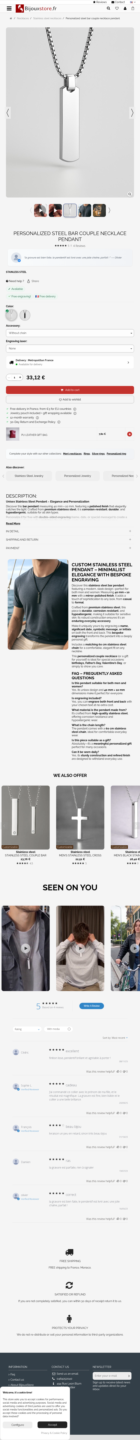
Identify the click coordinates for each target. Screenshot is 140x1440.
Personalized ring (116, 453)
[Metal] (11, 315)
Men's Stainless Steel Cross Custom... (80, 857)
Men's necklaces (72, 453)
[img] (56, 245)
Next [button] (132, 113)
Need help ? (16, 281)
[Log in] (125, 8)
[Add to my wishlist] (117, 8)
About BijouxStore (22, 1385)
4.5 (31, 863)
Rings (87, 453)
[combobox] (27, 1029)
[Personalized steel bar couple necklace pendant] (70, 210)
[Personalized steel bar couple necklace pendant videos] (40, 210)
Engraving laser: (17, 341)
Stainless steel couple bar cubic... (25, 857)
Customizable (10, 847)
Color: (10, 306)
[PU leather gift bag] (12, 433)
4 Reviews (79, 246)
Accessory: (13, 325)
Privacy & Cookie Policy (54, 1433)
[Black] (25, 315)
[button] (32, 281)
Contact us (17, 1379)
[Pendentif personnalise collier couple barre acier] (84, 210)
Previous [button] (8, 113)
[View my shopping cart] (133, 8)
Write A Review (92, 1005)
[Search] (108, 8)
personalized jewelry (77, 476)
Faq (12, 1374)
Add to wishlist (72, 399)
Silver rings (98, 453)
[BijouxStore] (36, 8)
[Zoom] (129, 194)
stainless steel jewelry (29, 476)
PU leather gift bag (34, 434)
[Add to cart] (129, 434)
